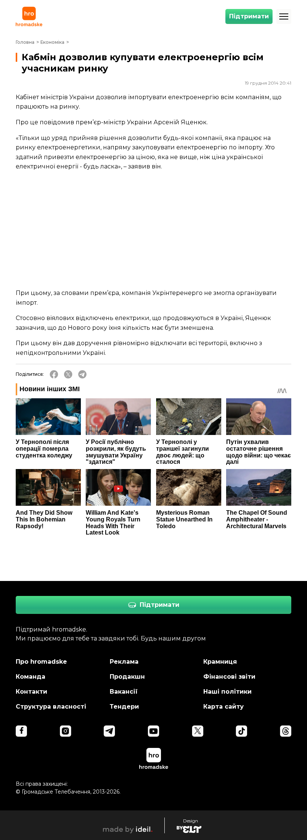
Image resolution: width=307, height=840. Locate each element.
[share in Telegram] (82, 374)
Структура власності (51, 706)
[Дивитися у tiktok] (241, 731)
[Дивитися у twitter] (197, 731)
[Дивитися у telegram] (109, 731)
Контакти (31, 691)
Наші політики (227, 691)
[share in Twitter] (68, 374)
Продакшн (127, 676)
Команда (30, 676)
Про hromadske (41, 661)
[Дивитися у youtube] (153, 731)
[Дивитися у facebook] (21, 731)
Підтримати (249, 16)
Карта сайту (223, 706)
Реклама (124, 661)
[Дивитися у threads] (285, 731)
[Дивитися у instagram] (65, 731)
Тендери (124, 706)
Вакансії (124, 691)
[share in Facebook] (54, 374)
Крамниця (220, 661)
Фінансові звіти (229, 676)
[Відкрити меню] (283, 16)
